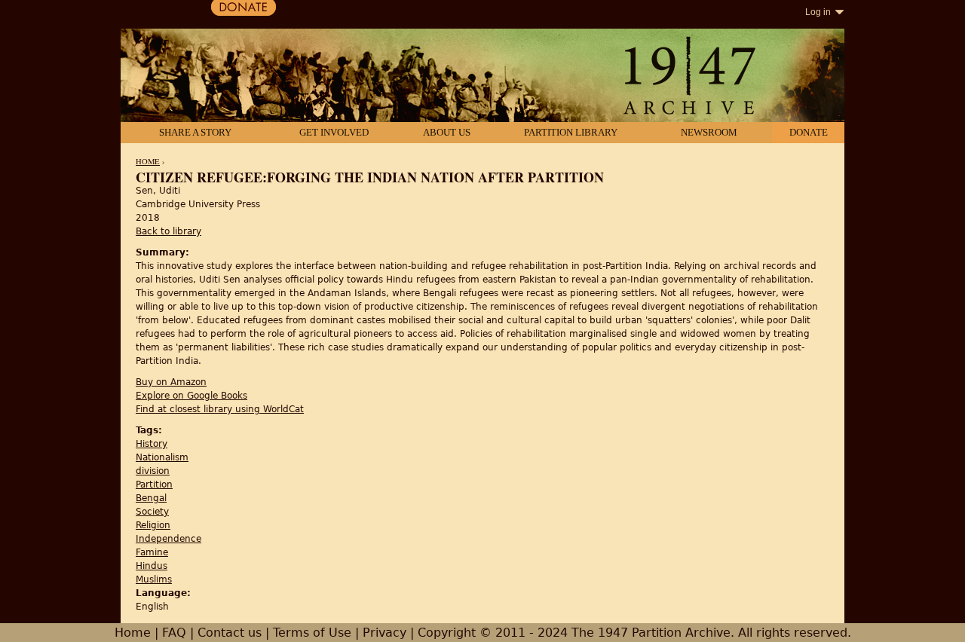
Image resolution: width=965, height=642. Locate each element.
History (151, 444)
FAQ (174, 632)
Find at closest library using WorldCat (220, 409)
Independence (168, 538)
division (153, 471)
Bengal (151, 498)
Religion (153, 525)
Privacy (384, 632)
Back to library (168, 231)
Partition (154, 484)
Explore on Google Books (191, 395)
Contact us (230, 632)
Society (152, 511)
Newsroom (709, 132)
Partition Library (570, 132)
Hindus (151, 566)
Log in (818, 12)
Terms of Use (312, 632)
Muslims (154, 579)
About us (446, 132)
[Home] (482, 77)
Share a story (195, 132)
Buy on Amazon (171, 382)
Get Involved (334, 132)
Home (148, 161)
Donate (808, 132)
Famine (152, 552)
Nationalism (162, 457)
